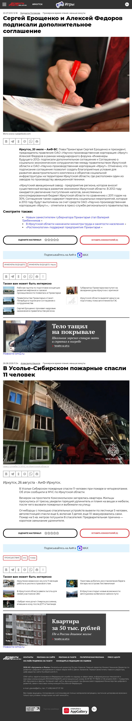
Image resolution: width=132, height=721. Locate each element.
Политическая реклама (92, 657)
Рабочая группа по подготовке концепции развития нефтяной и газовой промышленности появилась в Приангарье (39, 290)
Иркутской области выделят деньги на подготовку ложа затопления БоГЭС (99, 299)
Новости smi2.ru (13, 353)
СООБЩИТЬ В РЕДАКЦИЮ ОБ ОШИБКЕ (73, 661)
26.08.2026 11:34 (10, 363)
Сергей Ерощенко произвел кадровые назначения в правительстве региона (36, 309)
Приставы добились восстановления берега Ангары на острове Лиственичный (102, 582)
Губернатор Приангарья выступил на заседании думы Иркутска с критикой (99, 289)
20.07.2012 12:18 (10, 13)
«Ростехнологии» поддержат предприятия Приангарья (63, 227)
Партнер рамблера (51, 709)
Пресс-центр (114, 657)
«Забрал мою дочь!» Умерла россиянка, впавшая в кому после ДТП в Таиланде (37, 602)
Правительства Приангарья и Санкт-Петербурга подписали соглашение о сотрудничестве (36, 300)
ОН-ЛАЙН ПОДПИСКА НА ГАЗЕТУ (37, 661)
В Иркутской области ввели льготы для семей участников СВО (37, 592)
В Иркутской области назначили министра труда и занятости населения (75, 223)
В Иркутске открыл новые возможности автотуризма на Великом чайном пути (100, 592)
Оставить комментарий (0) (104, 240)
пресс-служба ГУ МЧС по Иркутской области (26, 466)
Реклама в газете (67, 657)
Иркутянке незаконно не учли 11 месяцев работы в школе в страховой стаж (37, 582)
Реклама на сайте (46, 657)
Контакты (28, 657)
